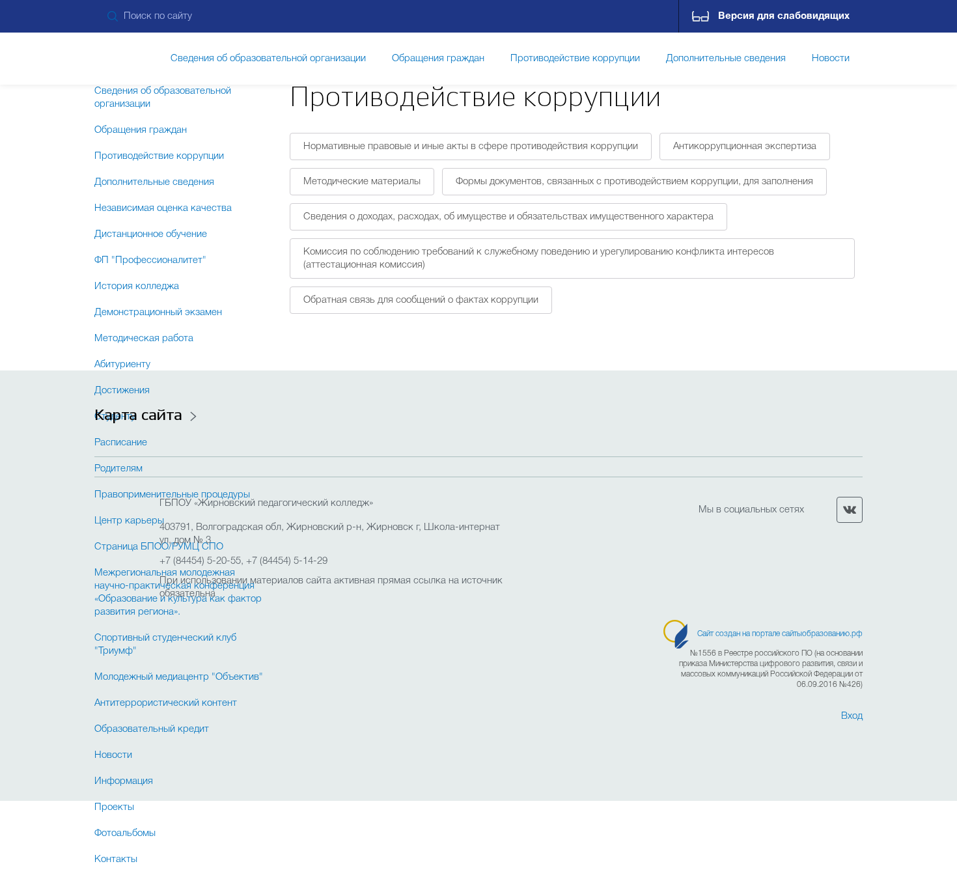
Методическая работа (143, 338)
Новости (831, 58)
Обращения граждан (140, 130)
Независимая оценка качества (163, 208)
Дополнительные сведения (154, 182)
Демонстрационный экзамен (158, 312)
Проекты (114, 807)
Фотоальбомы (125, 833)
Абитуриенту (122, 364)
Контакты (115, 859)
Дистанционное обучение (150, 234)
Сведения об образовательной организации (162, 98)
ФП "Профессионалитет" (150, 260)
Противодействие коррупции (159, 156)
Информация (123, 781)
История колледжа (136, 286)
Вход (852, 716)
